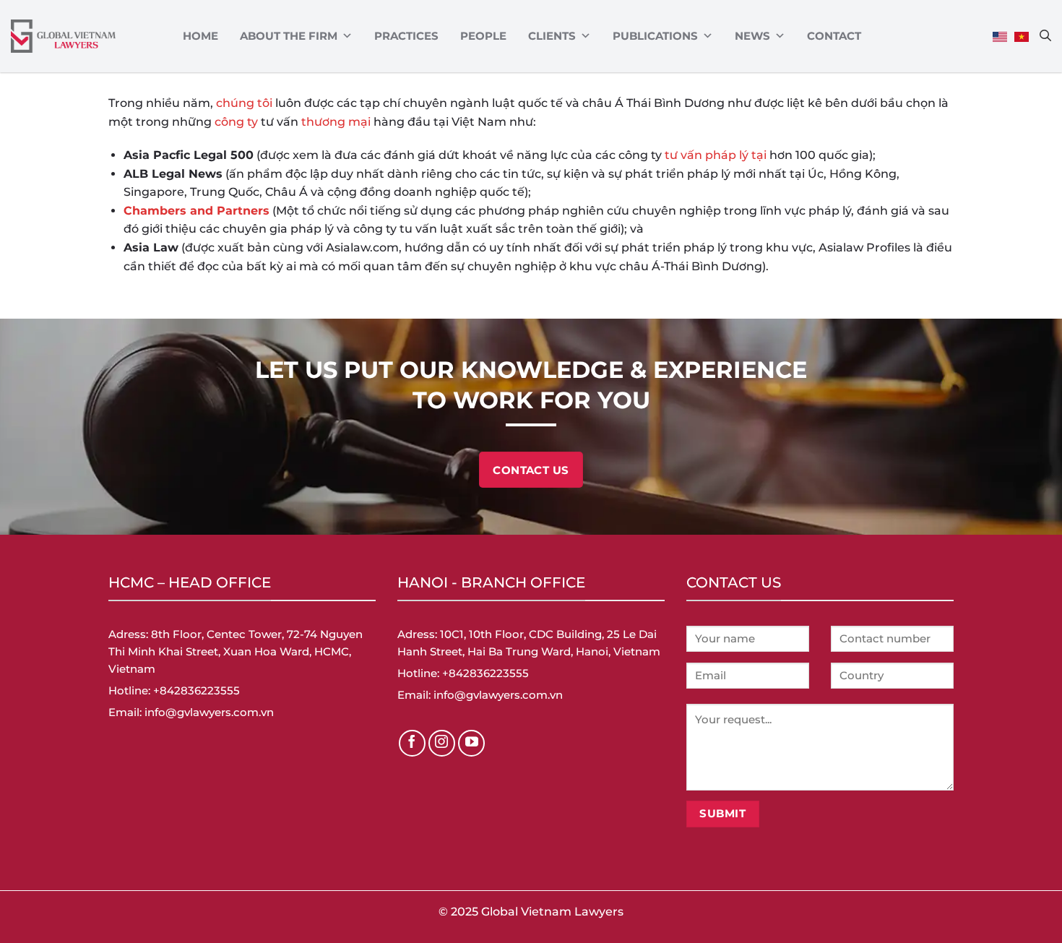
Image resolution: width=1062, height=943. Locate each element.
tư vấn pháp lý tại (716, 155)
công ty (236, 122)
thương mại (336, 122)
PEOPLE (483, 36)
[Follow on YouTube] (471, 743)
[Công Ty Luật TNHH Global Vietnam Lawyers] (63, 36)
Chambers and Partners (196, 211)
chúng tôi (244, 103)
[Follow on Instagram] (442, 743)
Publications (655, 36)
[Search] (1045, 35)
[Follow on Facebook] (412, 743)
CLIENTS (552, 36)
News (752, 36)
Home (200, 36)
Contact (834, 36)
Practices (406, 36)
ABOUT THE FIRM (288, 36)
